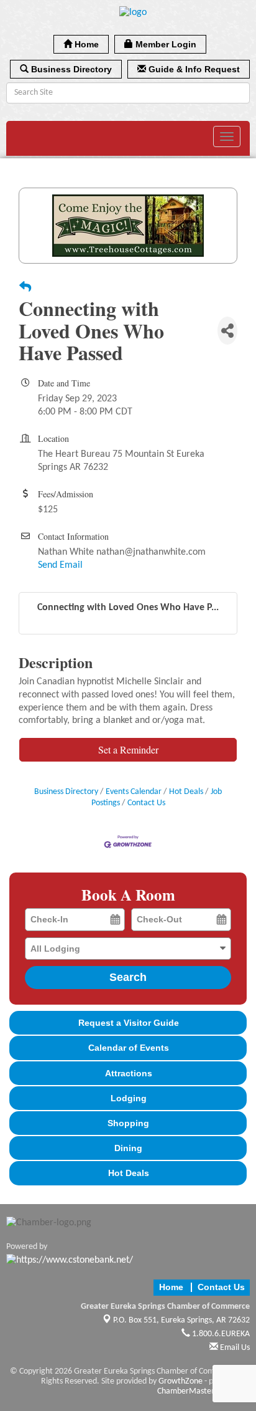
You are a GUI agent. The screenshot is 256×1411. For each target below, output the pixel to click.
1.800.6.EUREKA (220, 1334)
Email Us (234, 1347)
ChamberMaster (185, 1391)
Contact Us (146, 803)
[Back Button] (25, 288)
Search (128, 977)
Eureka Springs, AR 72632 (181, 1320)
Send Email (60, 565)
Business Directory (66, 792)
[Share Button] (227, 331)
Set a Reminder (128, 749)
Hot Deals (186, 792)
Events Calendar (134, 792)
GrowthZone (180, 1381)
